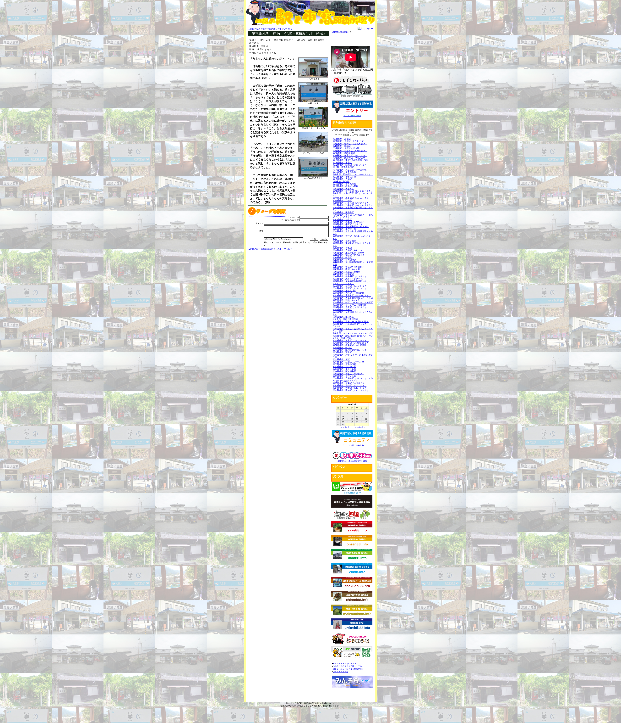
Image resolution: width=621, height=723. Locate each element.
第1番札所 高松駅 (342, 139)
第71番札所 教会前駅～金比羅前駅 (349, 345)
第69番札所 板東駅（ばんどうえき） (351, 340)
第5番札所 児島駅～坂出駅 (346, 148)
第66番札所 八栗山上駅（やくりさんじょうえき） (353, 325)
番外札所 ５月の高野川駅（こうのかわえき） (353, 194)
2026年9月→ (360, 427)
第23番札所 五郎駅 (342, 200)
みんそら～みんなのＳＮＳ (344, 663)
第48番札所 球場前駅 (343, 274)
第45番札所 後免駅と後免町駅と (348, 267)
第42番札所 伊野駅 (342, 257)
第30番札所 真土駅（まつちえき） (349, 222)
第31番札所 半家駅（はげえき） (348, 224)
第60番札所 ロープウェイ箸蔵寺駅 (349, 305)
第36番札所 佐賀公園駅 (344, 241)
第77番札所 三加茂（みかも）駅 (348, 362)
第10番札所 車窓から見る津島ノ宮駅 (351, 160)
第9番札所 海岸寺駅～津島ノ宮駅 (349, 158)
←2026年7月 (344, 427)
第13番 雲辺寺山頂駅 (343, 167)
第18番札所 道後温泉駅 (344, 184)
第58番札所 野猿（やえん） (346, 300)
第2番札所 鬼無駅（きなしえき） (349, 141)
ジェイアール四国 (340, 672)
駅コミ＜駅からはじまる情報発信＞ (348, 669)
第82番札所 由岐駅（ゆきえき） (348, 373)
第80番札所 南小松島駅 (344, 369)
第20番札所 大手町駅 (343, 188)
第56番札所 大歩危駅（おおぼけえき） (352, 295)
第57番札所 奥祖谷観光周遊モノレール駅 (353, 298)
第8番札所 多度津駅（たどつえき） (350, 155)
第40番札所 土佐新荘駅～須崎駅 (348, 253)
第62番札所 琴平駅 (342, 309)
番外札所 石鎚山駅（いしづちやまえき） (353, 174)
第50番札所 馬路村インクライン (348, 279)
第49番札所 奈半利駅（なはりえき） (351, 276)
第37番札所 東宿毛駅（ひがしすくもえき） (352, 244)
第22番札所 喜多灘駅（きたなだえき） (352, 198)
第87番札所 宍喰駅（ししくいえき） (351, 388)
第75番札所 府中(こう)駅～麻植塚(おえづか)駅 (353, 355)
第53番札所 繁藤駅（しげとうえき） (351, 288)
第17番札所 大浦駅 (342, 179)
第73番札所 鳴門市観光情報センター (351, 350)
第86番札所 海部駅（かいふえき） (349, 385)
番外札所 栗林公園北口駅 (345, 319)
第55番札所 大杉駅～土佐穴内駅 (348, 293)
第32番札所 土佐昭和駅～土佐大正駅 (351, 226)
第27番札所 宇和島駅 (343, 212)
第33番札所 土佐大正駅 (344, 229)
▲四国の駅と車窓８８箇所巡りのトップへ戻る (270, 29)
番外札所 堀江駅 (341, 181)
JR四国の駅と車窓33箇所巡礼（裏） (352, 461)
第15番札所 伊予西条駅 (344, 172)
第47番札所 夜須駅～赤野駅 (346, 271)
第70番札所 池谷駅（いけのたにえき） (352, 343)
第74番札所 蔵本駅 (342, 352)
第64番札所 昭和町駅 (343, 316)
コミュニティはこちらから (352, 445)
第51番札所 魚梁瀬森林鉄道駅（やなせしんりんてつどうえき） (353, 282)
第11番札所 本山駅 (342, 162)
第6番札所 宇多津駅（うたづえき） (350, 150)
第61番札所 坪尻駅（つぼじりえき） (351, 307)
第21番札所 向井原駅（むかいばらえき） (353, 191)
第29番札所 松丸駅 (342, 219)
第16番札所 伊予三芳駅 (344, 177)
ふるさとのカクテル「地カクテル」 (348, 666)
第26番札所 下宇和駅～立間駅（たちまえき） (353, 208)
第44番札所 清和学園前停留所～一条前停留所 (353, 263)
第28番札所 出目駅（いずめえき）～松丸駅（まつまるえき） (353, 215)
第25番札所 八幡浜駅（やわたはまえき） (353, 205)
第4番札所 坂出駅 (342, 146)
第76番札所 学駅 (341, 359)
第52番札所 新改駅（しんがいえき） (351, 286)
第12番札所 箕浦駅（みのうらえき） (351, 165)
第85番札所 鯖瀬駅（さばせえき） (349, 383)
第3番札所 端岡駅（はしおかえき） (350, 143)
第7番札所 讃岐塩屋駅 (344, 153)
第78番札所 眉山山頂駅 (344, 364)
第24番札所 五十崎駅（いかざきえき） (352, 203)
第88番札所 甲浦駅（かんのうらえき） (352, 390)
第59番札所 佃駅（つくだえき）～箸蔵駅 (353, 302)
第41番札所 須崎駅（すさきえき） (349, 255)
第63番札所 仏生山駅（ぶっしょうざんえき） (353, 313)
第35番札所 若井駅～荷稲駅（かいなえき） (352, 237)
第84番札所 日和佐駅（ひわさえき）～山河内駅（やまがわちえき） (353, 379)
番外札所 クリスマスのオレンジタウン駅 (353, 333)
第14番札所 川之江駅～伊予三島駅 (349, 169)
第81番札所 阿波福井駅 (344, 371)
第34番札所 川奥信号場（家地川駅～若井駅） (353, 232)
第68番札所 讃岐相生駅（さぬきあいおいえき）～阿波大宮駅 (353, 337)
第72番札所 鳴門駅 (342, 347)
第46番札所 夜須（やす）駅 (346, 269)
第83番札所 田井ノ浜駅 (344, 376)
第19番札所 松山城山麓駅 (345, 186)
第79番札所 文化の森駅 (344, 366)
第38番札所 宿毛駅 (342, 248)
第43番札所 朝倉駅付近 (344, 260)
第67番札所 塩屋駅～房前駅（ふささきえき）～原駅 (353, 329)
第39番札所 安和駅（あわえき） (348, 250)
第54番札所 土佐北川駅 (344, 290)
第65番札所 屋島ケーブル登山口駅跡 (351, 321)
